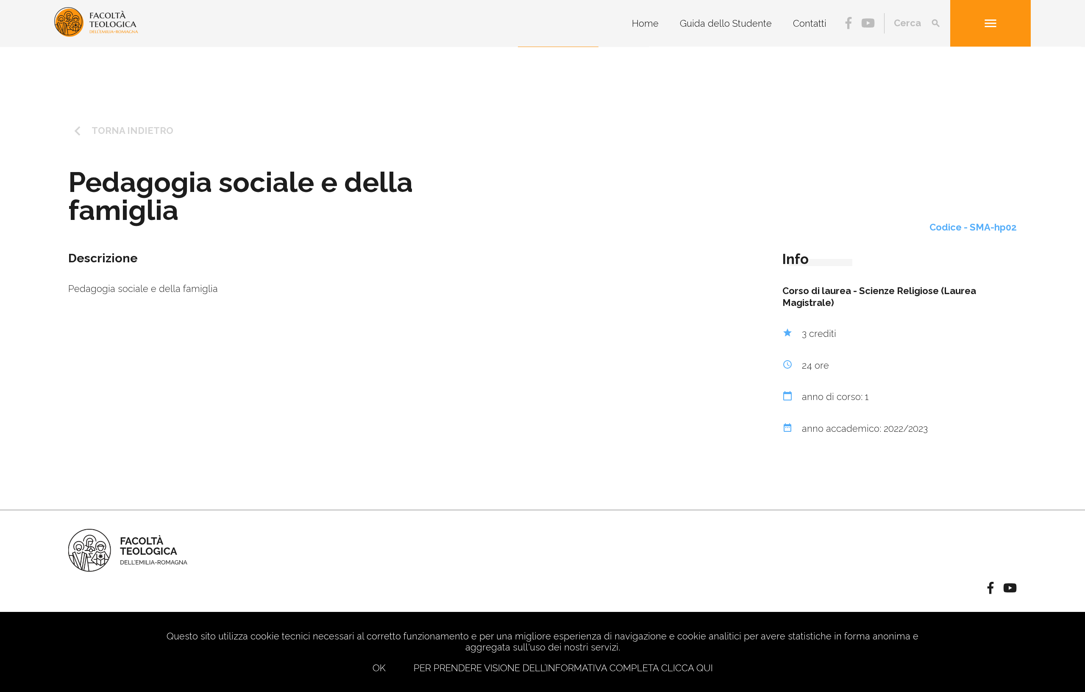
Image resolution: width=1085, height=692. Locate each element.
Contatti (809, 23)
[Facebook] (848, 24)
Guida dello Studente (726, 23)
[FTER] (96, 33)
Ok (379, 667)
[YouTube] (868, 24)
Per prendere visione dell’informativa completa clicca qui (563, 667)
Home (645, 23)
